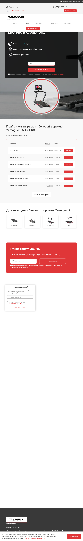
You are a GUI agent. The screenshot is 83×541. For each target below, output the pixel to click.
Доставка (54, 23)
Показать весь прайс (41, 195)
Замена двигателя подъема (18, 185)
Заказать (68, 150)
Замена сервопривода (17, 157)
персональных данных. (57, 74)
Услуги (14, 23)
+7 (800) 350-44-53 (16, 11)
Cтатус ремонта (70, 10)
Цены (27, 23)
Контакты (67, 23)
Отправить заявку (41, 69)
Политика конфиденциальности (34, 538)
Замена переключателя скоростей (20, 164)
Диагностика (14, 150)
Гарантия (39, 23)
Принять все (74, 536)
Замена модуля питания (17, 171)
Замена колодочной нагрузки (19, 178)
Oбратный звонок (33, 28)
